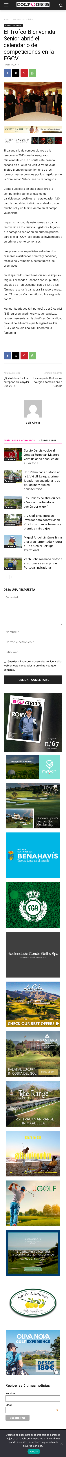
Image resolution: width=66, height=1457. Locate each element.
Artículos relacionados (19, 440)
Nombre (10, 1393)
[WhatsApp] (32, 73)
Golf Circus (33, 422)
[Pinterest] (24, 73)
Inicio (6, 19)
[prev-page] (6, 577)
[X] (15, 73)
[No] (61, 1443)
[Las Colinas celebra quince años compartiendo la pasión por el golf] (13, 502)
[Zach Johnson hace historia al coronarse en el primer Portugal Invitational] (13, 563)
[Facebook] (7, 73)
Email (32, 1404)
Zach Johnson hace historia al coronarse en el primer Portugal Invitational (43, 563)
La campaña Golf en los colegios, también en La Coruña (48, 382)
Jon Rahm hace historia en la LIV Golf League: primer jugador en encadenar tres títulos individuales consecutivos (42, 480)
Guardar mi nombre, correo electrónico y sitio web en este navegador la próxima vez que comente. (32, 665)
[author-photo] (33, 417)
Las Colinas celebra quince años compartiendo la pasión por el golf (42, 502)
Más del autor (47, 440)
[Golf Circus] (33, 4)
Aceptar (34, 1451)
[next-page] (12, 577)
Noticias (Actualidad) (23, 19)
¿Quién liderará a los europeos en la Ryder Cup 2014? (16, 382)
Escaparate (10, 459)
